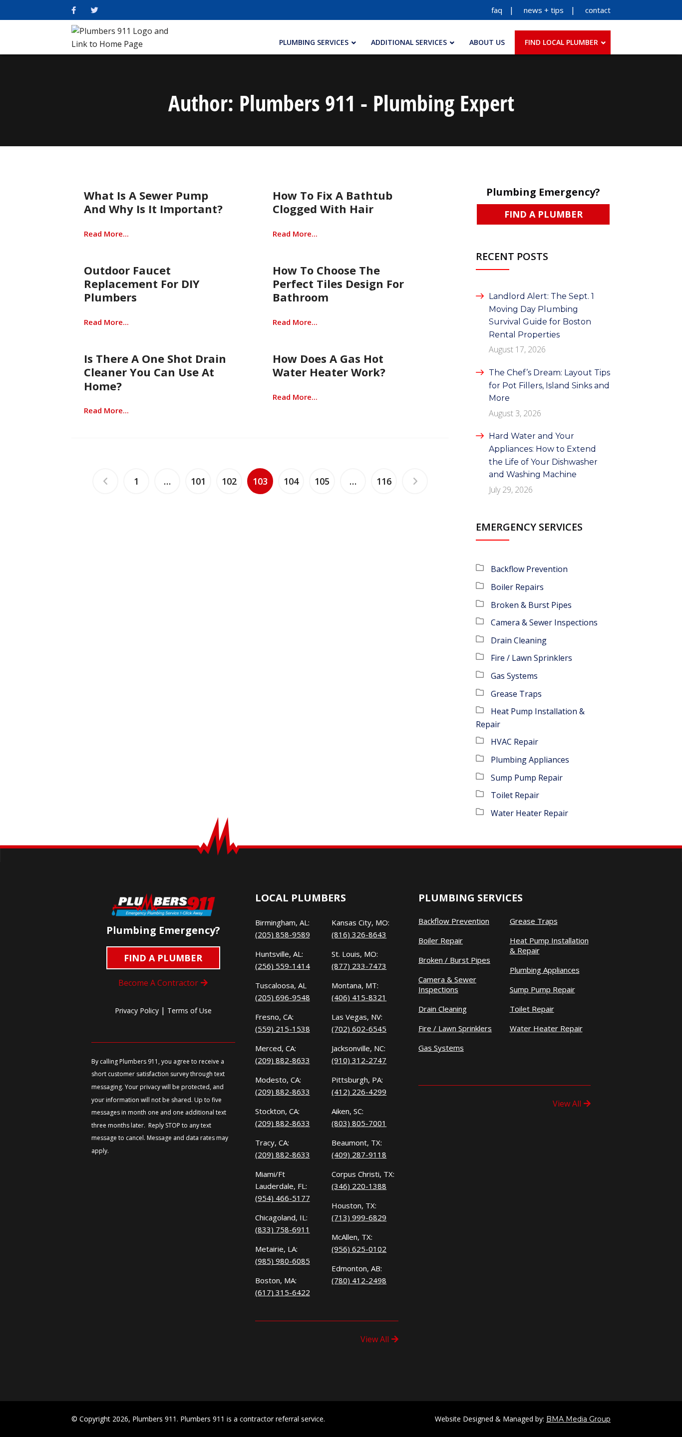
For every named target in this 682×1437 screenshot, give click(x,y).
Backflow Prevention (529, 569)
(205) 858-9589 (282, 934)
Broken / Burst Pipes (454, 960)
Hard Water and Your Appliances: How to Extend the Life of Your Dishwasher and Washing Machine (543, 455)
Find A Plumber (543, 214)
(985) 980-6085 (282, 1261)
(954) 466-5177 (282, 1198)
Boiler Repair (440, 940)
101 (198, 481)
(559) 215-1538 (282, 1029)
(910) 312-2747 (359, 1060)
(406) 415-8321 (359, 997)
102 (229, 481)
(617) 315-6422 (282, 1292)
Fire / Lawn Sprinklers (531, 657)
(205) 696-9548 (282, 997)
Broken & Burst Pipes (531, 604)
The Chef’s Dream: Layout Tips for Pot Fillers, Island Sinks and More (549, 385)
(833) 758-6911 (282, 1229)
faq (496, 10)
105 (322, 481)
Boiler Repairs (517, 586)
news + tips (544, 10)
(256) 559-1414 (282, 966)
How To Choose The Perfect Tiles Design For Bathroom (338, 284)
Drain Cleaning (519, 640)
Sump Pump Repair (527, 777)
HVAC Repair (514, 741)
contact (598, 10)
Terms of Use (189, 1010)
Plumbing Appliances (530, 759)
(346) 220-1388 (359, 1186)
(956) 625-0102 (359, 1249)
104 (291, 481)
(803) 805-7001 (359, 1123)
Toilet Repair (515, 795)
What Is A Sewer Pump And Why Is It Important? (153, 202)
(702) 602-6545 (359, 1029)
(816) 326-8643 (359, 934)
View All (374, 1339)
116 (383, 481)
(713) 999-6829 (359, 1217)
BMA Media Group (578, 1419)
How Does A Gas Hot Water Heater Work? (329, 365)
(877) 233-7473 (359, 966)
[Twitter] (94, 10)
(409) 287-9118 (359, 1154)
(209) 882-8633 (282, 1060)
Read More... (106, 234)
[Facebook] (73, 10)
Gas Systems (514, 675)
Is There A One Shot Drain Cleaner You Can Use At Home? (155, 372)
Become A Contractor (158, 982)
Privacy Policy (137, 1010)
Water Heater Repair (529, 813)
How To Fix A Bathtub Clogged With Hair (332, 202)
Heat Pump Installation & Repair (549, 945)
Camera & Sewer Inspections (544, 622)
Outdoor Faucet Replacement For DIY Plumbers (142, 284)
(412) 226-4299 (359, 1092)
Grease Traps (516, 693)
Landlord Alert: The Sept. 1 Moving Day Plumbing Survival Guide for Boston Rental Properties (541, 315)
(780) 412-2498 (359, 1280)
